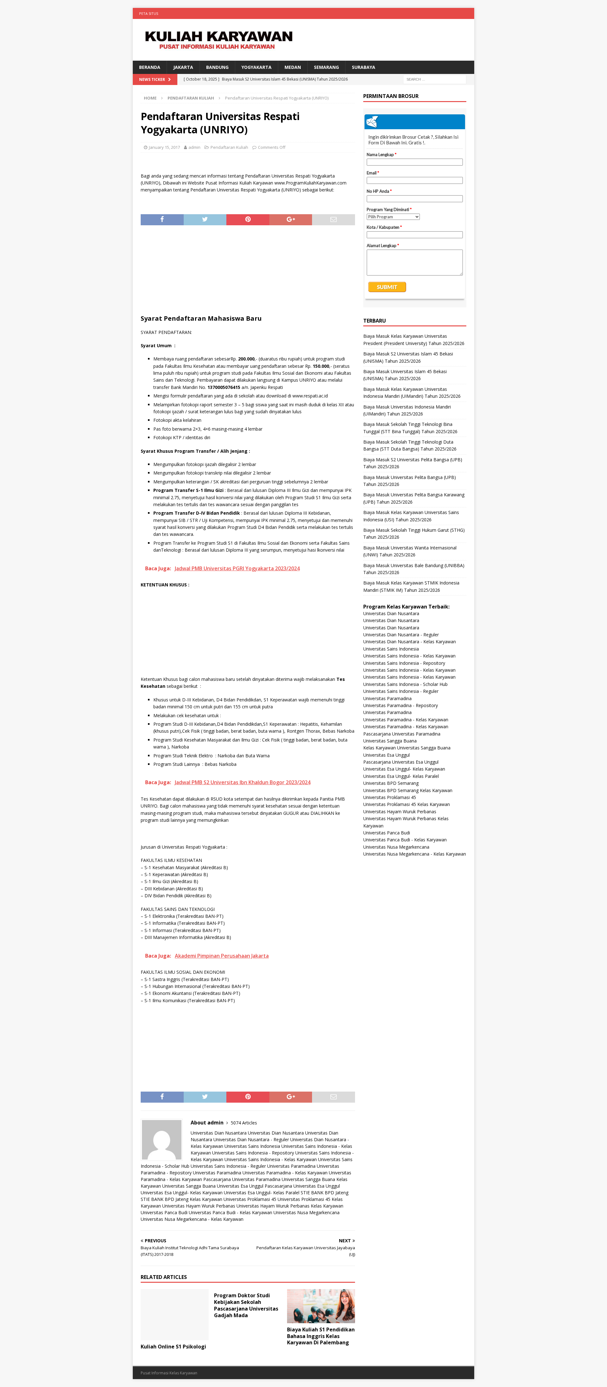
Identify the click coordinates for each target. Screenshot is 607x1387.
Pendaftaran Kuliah (229, 147)
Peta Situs (148, 13)
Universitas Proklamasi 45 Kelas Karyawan (406, 804)
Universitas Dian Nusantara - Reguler (251, 1139)
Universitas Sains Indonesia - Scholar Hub (405, 684)
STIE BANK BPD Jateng (324, 1193)
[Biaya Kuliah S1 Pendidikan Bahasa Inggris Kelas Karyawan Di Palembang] (321, 1306)
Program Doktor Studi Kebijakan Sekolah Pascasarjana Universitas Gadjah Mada (246, 1305)
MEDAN (293, 67)
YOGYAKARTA (257, 67)
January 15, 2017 (164, 147)
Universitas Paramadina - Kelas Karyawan (285, 1173)
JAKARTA (183, 67)
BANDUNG (217, 67)
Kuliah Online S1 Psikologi (173, 1346)
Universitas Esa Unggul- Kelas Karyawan (182, 1193)
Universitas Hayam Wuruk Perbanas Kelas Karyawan (289, 1206)
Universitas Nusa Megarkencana (306, 1212)
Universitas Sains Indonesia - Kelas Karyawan (270, 1159)
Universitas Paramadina (291, 1166)
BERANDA (149, 67)
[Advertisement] (247, 272)
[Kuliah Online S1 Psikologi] (175, 1314)
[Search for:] (434, 79)
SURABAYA (363, 67)
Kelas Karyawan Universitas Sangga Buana (407, 748)
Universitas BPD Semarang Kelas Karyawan (407, 790)
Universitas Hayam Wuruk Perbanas (198, 1206)
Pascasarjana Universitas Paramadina (241, 1179)
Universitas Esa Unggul (240, 1186)
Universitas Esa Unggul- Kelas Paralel (261, 1193)
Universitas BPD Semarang (391, 783)
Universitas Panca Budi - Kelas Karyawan (230, 1212)
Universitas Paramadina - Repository (400, 705)
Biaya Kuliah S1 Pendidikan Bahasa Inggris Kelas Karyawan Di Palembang (321, 1336)
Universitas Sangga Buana (308, 1179)
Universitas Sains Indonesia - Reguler (228, 1166)
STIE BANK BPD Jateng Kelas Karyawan (181, 1199)
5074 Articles (244, 1123)
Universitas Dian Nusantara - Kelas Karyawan (409, 642)
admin (194, 147)
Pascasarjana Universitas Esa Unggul (302, 1186)
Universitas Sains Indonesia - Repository (253, 1153)
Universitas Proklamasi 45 (250, 1199)
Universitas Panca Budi (164, 1212)
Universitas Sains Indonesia (252, 1146)
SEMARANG (326, 67)
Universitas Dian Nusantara (219, 1133)
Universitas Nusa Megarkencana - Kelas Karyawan (192, 1219)
